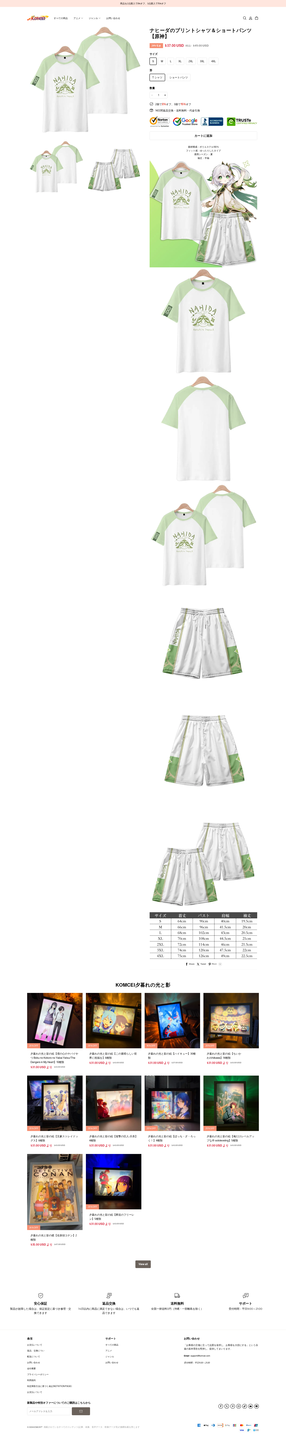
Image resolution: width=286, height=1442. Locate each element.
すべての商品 (61, 18)
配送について (33, 1356)
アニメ (76, 18)
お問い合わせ (113, 18)
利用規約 (31, 1380)
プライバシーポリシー (38, 1374)
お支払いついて (34, 1345)
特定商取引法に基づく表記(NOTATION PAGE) (49, 1386)
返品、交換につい (35, 1350)
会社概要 (31, 1368)
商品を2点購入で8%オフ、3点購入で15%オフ (143, 3)
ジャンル (93, 18)
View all (143, 1264)
